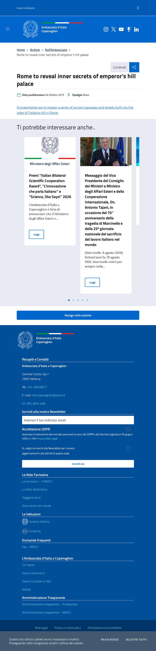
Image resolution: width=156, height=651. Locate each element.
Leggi (38, 234)
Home (21, 49)
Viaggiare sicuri (31, 497)
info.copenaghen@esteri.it (48, 395)
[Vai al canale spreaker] (128, 29)
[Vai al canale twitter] (112, 29)
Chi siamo (28, 565)
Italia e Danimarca (33, 573)
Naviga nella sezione (78, 315)
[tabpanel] (50, 217)
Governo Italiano (26, 8)
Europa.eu (34, 531)
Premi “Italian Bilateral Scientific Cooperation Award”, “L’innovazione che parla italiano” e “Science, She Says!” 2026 (50, 186)
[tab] (69, 300)
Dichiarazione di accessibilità (104, 628)
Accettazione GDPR (36, 429)
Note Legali (51, 438)
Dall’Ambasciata (56, 49)
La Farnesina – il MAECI (37, 481)
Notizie (35, 49)
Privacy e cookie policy (67, 628)
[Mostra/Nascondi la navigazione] (7, 29)
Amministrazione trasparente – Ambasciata (49, 604)
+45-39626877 (37, 387)
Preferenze (110, 639)
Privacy (41, 438)
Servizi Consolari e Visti (36, 581)
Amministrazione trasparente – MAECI (46, 612)
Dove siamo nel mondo (36, 505)
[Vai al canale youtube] (120, 29)
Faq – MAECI (30, 546)
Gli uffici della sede (33, 403)
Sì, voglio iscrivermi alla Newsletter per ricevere (48, 448)
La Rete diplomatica (34, 489)
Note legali (41, 628)
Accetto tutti (136, 639)
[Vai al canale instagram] (105, 29)
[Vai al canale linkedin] (135, 29)
